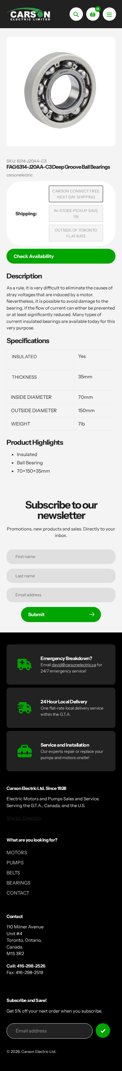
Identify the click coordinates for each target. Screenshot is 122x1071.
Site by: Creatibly (24, 818)
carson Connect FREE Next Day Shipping (75, 194)
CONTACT (18, 893)
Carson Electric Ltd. (38, 1051)
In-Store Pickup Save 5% (76, 213)
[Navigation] (109, 14)
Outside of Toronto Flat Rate (76, 233)
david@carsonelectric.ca (74, 664)
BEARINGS (18, 883)
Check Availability (34, 256)
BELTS (13, 873)
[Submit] (103, 1030)
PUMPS (15, 863)
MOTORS (17, 852)
